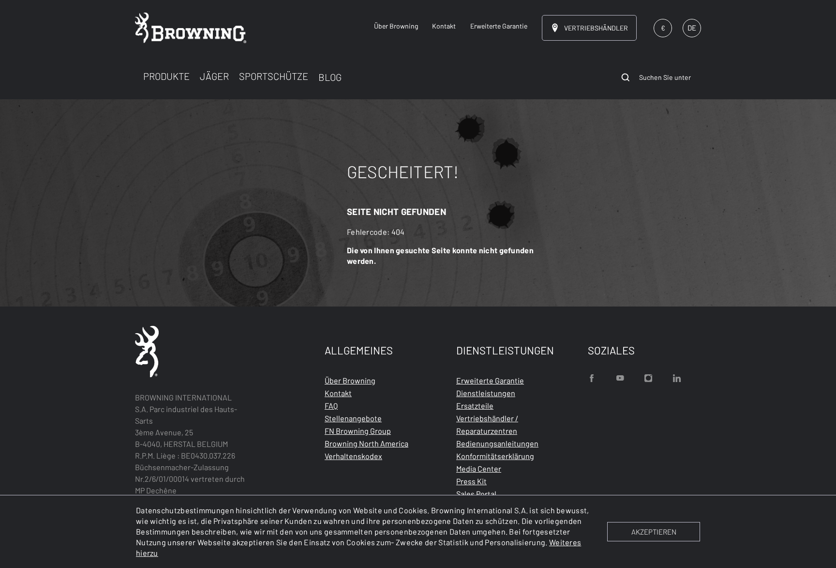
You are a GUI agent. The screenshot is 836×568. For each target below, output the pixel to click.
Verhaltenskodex (353, 456)
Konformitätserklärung (495, 456)
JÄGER (214, 76)
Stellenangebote (353, 418)
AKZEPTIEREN (653, 531)
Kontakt (338, 393)
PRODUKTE (166, 76)
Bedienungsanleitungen (497, 443)
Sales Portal (476, 493)
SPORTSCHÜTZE (273, 76)
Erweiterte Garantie (490, 380)
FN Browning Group (358, 430)
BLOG (330, 77)
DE (691, 27)
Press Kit (471, 481)
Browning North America (366, 443)
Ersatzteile (474, 405)
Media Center (478, 468)
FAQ (331, 405)
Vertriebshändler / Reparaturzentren (487, 424)
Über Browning (350, 380)
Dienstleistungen (485, 393)
